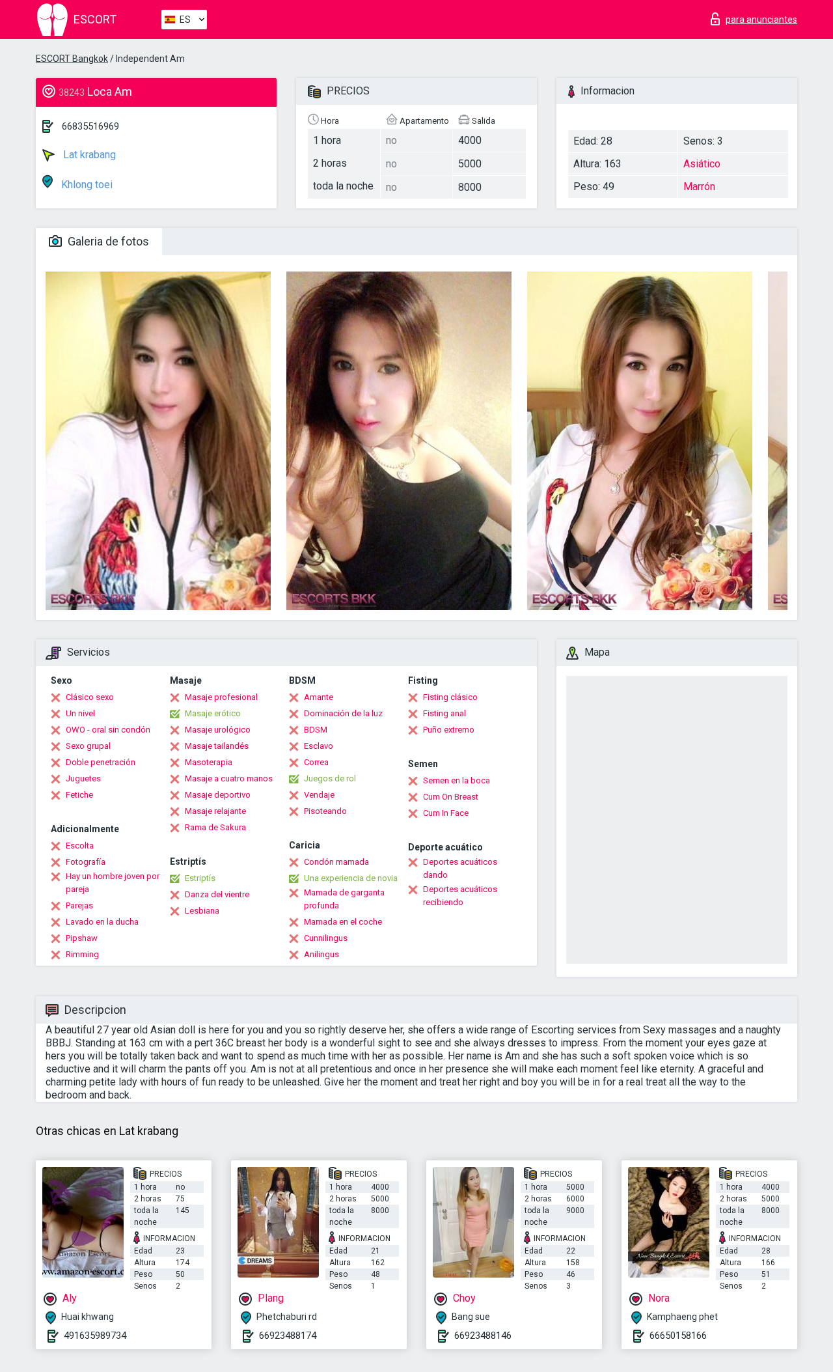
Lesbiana (202, 911)
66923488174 (287, 1335)
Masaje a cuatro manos (229, 778)
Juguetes (83, 778)
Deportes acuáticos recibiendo (460, 895)
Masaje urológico (218, 730)
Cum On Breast (450, 797)
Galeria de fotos (107, 241)
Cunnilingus (326, 938)
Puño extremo (448, 730)
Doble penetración (100, 762)
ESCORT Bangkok (72, 58)
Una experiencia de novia (351, 878)
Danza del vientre (217, 894)
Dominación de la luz (343, 713)
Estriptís (200, 878)
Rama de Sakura (215, 827)
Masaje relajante (215, 811)
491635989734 (95, 1335)
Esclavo (318, 746)
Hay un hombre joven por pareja (112, 882)
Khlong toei (86, 184)
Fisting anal (444, 713)
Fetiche (79, 795)
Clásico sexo (90, 697)
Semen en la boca (456, 780)
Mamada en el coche (343, 922)
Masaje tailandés (217, 746)
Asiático (701, 164)
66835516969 (90, 126)
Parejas (79, 905)
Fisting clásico (450, 697)
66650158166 (678, 1335)
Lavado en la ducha (102, 922)
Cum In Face (446, 813)
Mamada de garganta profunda (344, 899)
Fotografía (85, 862)
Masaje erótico (213, 713)
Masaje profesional (221, 697)
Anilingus (321, 954)
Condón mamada (336, 862)
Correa (316, 762)
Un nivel (80, 713)
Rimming (82, 954)
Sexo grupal (88, 746)
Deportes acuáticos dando (460, 868)
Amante (318, 697)
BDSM (315, 730)
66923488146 (483, 1335)
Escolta (80, 845)
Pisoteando (325, 811)
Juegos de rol (330, 778)
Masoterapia (208, 762)
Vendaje (319, 795)
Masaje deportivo (218, 795)
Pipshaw (82, 938)
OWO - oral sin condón (108, 730)
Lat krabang (88, 154)
